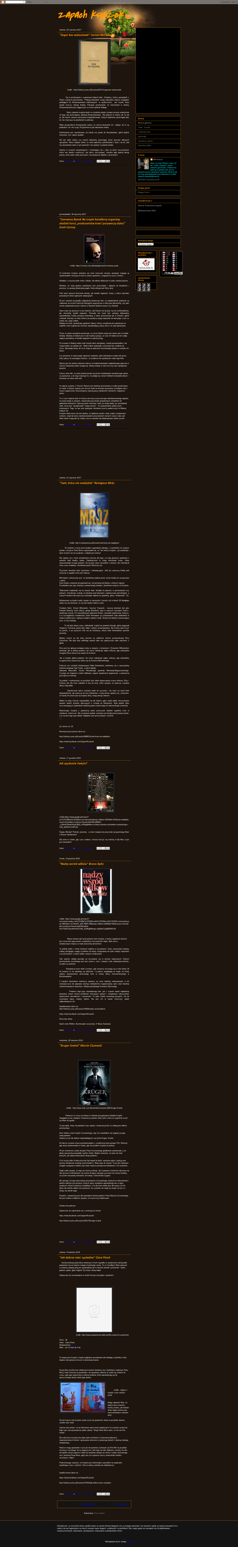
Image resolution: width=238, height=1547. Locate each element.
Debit (74, 1345)
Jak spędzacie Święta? (73, 763)
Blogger (129, 1542)
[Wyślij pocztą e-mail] (98, 161)
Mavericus (69, 161)
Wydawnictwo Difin (147, 210)
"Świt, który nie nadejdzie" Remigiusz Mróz (86, 483)
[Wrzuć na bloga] (100, 161)
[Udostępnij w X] (103, 161)
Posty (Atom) (99, 1513)
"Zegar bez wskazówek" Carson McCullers (86, 35)
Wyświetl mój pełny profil (148, 179)
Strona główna (88, 1504)
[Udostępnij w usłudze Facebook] (106, 161)
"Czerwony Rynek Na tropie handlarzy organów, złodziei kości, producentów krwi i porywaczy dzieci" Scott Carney (92, 223)
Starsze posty (122, 1504)
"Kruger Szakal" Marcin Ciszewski (80, 1045)
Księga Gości (143, 192)
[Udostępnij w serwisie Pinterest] (108, 161)
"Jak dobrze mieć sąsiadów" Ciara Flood (84, 1257)
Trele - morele (144, 127)
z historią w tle (144, 132)
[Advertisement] (94, 186)
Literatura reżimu (145, 141)
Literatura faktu (144, 145)
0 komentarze (87, 161)
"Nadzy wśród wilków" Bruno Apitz (81, 864)
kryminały (142, 136)
